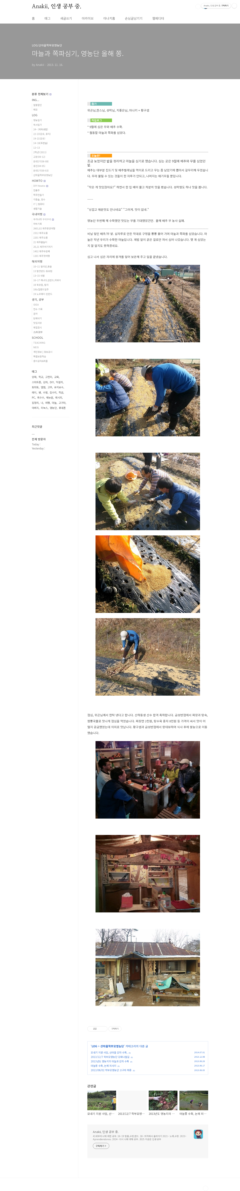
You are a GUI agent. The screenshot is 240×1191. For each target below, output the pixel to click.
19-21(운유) (39, 138)
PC (33, 397)
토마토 (35, 387)
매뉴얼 (49, 397)
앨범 (43, 387)
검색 (198, 6)
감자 (45, 382)
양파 (34, 377)
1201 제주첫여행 (41, 255)
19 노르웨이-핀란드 (42, 294)
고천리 (48, 377)
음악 (35, 313)
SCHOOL (37, 337)
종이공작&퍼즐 (40, 361)
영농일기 (37, 120)
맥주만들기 (38, 195)
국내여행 (37, 214)
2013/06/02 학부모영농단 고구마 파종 (111, 1070)
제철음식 (37, 327)
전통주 (36, 190)
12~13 (36, 147)
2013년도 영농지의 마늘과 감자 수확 (110, 1061)
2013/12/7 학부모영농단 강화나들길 (110, 1057)
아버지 (35, 408)
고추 (50, 387)
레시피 (58, 397)
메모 (35, 109)
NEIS (36, 347)
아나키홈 (109, 18)
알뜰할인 (37, 105)
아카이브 (88, 18)
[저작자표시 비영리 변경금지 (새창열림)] (125, 1029)
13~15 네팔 (39, 275)
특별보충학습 (39, 356)
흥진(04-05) (39, 166)
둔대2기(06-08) (41, 161)
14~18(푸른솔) (40, 143)
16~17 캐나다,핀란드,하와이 (47, 280)
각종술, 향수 (39, 199)
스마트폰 (36, 382)
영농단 (53, 408)
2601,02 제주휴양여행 (44, 228)
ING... (35, 100)
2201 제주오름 (40, 237)
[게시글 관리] (104, 1028)
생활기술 (37, 208)
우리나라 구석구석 (42, 219)
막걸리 (59, 382)
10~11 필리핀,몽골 (42, 266)
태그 (47, 18)
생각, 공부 (38, 299)
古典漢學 (37, 332)
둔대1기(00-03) (41, 170)
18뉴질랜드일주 (41, 289)
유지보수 (58, 387)
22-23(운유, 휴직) (42, 134)
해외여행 (37, 261)
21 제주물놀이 (40, 242)
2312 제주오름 (40, 233)
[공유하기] (100, 1028)
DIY (52, 382)
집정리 (35, 403)
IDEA (36, 304)
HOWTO (37, 181)
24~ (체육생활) (40, 129)
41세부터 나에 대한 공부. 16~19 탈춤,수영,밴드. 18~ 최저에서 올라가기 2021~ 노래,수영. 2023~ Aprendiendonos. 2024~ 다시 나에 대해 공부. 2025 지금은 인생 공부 (139, 1137)
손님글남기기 (134, 18)
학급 (61, 392)
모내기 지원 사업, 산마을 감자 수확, (109, 1052)
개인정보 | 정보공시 (42, 351)
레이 (34, 392)
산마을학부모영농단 (112, 1046)
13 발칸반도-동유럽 (42, 271)
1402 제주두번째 (41, 251)
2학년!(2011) (40, 152)
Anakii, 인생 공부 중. (56, 6)
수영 (45, 392)
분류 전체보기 (40, 94)
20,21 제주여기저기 (43, 246)
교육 (56, 377)
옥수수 (40, 397)
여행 (47, 403)
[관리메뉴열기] (234, 5)
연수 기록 (37, 309)
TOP (205, 1188)
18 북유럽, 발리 (40, 284)
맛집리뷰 (37, 323)
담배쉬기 (37, 318)
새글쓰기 (66, 18)
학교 (41, 377)
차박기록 (37, 223)
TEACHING (39, 342)
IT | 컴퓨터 (38, 204)
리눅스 (44, 408)
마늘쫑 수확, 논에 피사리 (103, 1065)
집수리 (53, 392)
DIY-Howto (39, 185)
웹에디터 (158, 18)
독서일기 (37, 124)
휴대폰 (62, 408)
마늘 (54, 403)
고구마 (62, 403)
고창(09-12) (39, 156)
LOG (94, 1046)
